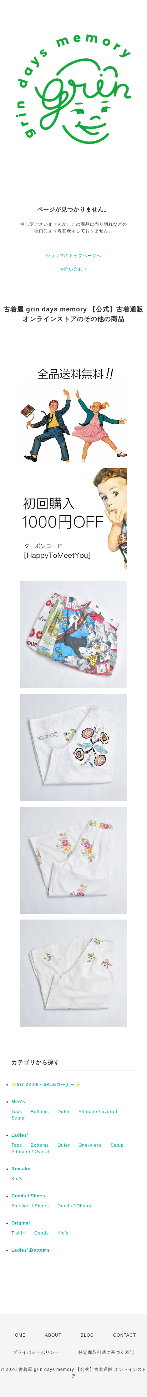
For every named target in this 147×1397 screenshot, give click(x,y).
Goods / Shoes (28, 1195)
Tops (16, 1111)
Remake (21, 1168)
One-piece (90, 1145)
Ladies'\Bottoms (30, 1250)
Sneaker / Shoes (30, 1205)
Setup (18, 1118)
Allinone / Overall (31, 1151)
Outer (63, 1111)
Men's (18, 1101)
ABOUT (53, 1335)
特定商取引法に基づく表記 (106, 1352)
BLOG (87, 1335)
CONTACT (124, 1335)
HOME (18, 1335)
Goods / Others (74, 1205)
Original (20, 1223)
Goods (41, 1233)
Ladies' (20, 1135)
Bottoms (40, 1111)
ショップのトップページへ (73, 255)
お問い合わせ (73, 269)
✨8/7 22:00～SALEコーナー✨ (46, 1084)
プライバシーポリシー (36, 1352)
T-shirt (18, 1233)
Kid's (16, 1178)
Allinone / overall (97, 1111)
